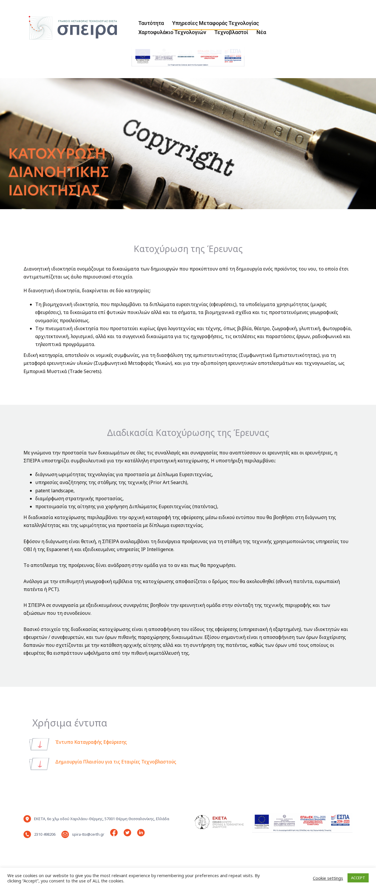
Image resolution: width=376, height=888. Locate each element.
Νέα (261, 32)
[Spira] (69, 27)
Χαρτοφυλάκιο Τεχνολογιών (172, 32)
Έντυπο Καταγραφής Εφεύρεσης (91, 742)
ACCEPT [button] (358, 877)
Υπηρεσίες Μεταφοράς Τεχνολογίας (215, 23)
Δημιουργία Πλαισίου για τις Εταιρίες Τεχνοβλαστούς (115, 761)
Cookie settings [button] (328, 878)
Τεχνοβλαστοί (231, 32)
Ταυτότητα (151, 23)
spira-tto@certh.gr (88, 834)
